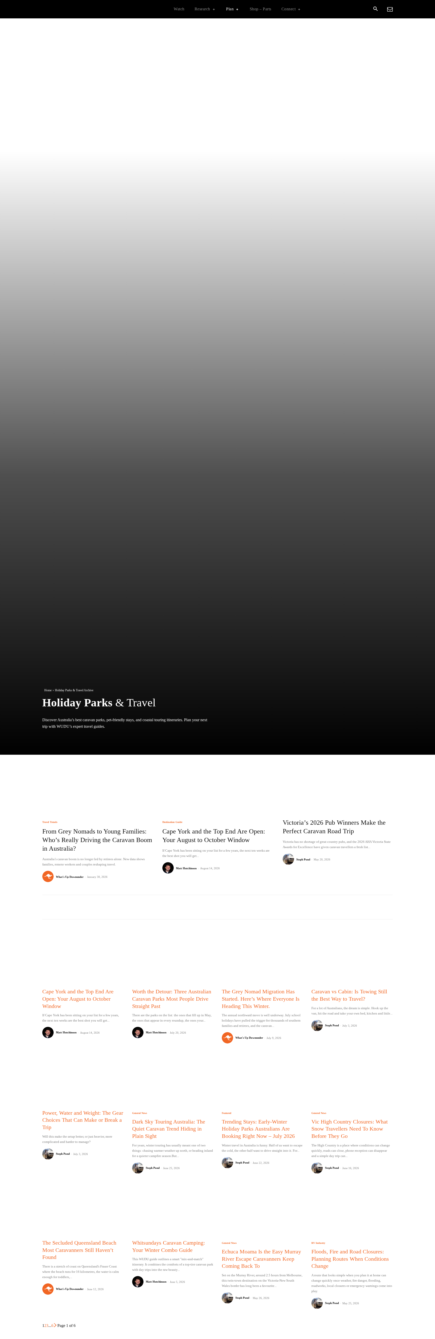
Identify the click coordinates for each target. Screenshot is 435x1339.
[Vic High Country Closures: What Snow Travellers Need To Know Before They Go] (351, 1079)
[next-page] (55, 1325)
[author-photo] (48, 877)
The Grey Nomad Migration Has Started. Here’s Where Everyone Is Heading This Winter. (261, 998)
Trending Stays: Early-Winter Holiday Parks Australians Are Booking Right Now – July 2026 (258, 1128)
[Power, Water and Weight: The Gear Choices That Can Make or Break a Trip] (82, 1079)
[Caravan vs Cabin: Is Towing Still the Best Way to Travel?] (351, 958)
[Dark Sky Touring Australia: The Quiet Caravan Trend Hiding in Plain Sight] (172, 1079)
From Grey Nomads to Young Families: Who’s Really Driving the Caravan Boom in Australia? (97, 840)
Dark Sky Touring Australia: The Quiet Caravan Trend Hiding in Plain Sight (168, 1128)
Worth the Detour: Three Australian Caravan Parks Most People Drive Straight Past (171, 998)
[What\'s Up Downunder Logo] (74, 9)
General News (139, 1113)
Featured (226, 1113)
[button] (375, 9)
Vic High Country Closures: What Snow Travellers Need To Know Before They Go (349, 1128)
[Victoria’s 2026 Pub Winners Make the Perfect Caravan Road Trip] (338, 778)
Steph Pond (303, 859)
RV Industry (318, 1243)
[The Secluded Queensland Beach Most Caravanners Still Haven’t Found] (82, 1209)
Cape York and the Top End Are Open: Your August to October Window (78, 998)
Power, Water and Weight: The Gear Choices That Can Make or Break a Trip (82, 1120)
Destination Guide (172, 822)
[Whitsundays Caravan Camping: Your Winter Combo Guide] (172, 1209)
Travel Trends (49, 822)
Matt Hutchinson (186, 868)
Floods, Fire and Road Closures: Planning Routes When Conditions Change (350, 1258)
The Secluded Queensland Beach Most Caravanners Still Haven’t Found (79, 1250)
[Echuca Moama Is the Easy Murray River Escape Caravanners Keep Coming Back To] (262, 1209)
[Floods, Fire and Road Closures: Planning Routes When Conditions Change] (351, 1209)
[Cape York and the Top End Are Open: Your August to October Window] (217, 778)
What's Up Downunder (70, 876)
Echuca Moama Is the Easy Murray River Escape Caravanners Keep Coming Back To (261, 1258)
